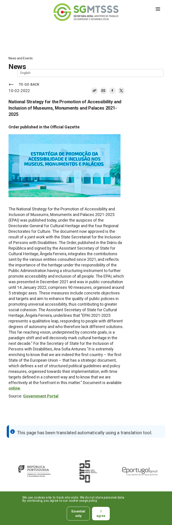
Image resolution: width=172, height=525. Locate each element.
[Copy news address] (94, 90)
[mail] (103, 90)
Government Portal (40, 396)
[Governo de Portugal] (34, 471)
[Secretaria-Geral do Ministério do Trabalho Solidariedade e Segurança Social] (86, 12)
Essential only (78, 514)
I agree (101, 514)
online (14, 388)
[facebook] (112, 90)
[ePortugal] (139, 471)
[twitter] (120, 91)
